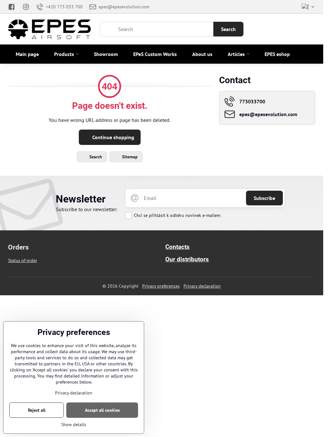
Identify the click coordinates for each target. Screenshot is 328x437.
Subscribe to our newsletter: (86, 209)
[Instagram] (26, 6)
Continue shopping (112, 137)
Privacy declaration (202, 286)
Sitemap (129, 157)
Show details (73, 424)
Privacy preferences (161, 286)
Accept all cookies (102, 410)
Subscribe (264, 198)
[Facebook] (13, 6)
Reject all (36, 410)
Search (228, 29)
